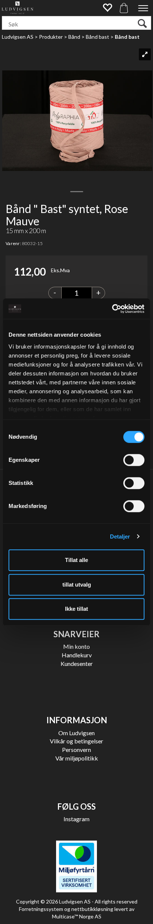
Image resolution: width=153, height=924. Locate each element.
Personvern (76, 749)
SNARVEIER (76, 634)
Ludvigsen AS (17, 37)
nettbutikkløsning (92, 909)
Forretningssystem (41, 909)
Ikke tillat (76, 609)
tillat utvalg (76, 584)
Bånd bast (97, 37)
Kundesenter (77, 663)
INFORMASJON (76, 720)
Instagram (76, 818)
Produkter (51, 37)
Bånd (74, 37)
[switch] (133, 460)
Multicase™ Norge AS (76, 916)
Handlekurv (77, 654)
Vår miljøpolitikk (76, 758)
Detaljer (120, 536)
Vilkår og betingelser (76, 740)
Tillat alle (76, 560)
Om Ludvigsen (76, 732)
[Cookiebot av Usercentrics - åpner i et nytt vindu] (111, 309)
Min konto (76, 646)
